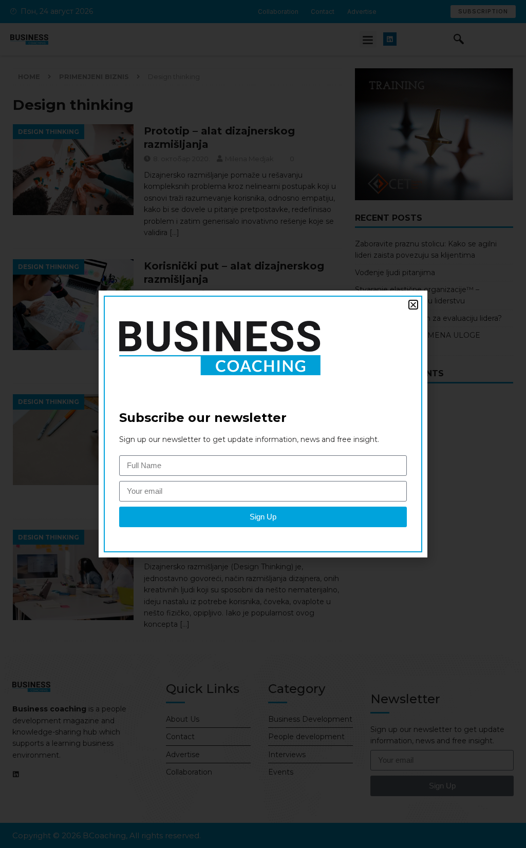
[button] (413, 305)
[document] (263, 424)
